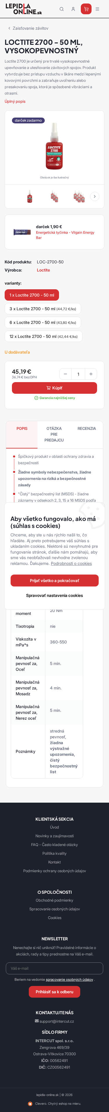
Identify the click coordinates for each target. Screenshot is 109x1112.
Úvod (54, 827)
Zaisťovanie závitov (30, 28)
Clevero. (41, 1104)
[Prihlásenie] (73, 9)
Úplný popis (15, 101)
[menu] (97, 9)
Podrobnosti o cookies (71, 563)
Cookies (54, 917)
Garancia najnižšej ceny (57, 398)
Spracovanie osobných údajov (54, 909)
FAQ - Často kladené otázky (54, 844)
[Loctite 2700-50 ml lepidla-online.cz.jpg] (54, 146)
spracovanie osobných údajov (69, 980)
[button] (94, 196)
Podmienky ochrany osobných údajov (54, 870)
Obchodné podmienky (54, 900)
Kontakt (54, 862)
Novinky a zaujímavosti (54, 835)
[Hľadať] (61, 9)
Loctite (43, 269)
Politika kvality (54, 853)
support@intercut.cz (57, 1021)
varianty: (13, 283)
